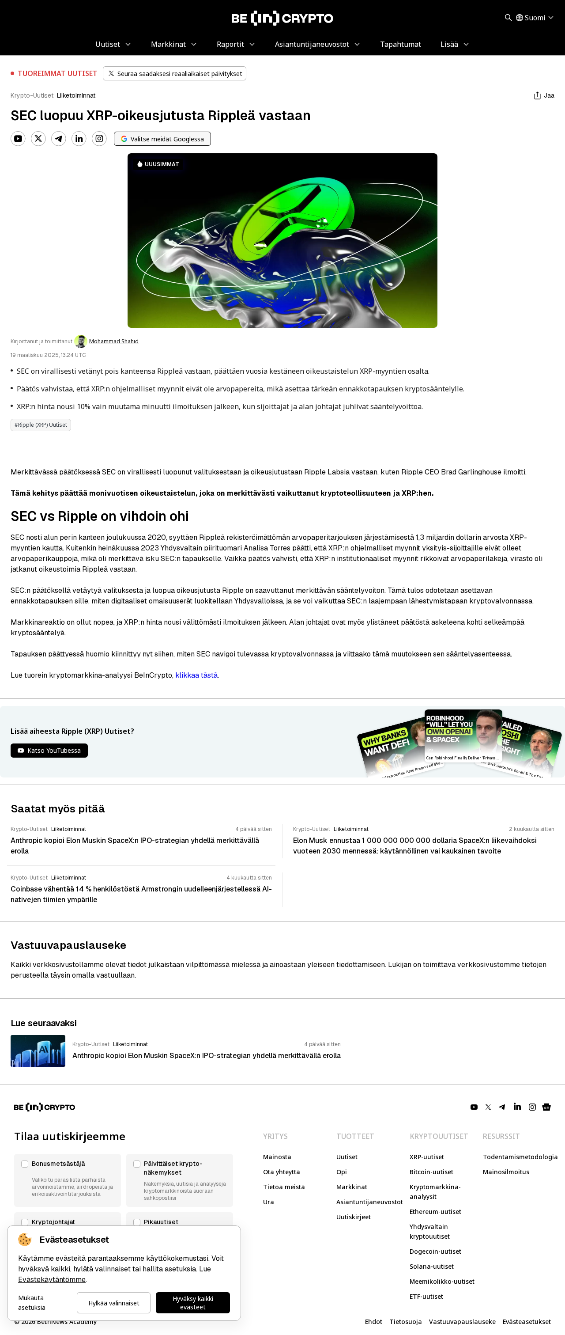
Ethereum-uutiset (435, 1211)
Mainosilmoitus (506, 1172)
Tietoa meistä (284, 1187)
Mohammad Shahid (114, 341)
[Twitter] (38, 138)
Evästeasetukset (527, 1321)
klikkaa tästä (196, 675)
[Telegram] (58, 138)
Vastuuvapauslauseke (462, 1321)
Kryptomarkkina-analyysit (435, 1192)
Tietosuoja (405, 1321)
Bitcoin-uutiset (431, 1172)
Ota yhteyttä (281, 1172)
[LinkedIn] (79, 138)
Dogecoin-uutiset (435, 1251)
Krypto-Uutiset (32, 95)
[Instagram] (99, 138)
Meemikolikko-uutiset (442, 1281)
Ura (268, 1202)
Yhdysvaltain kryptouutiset (430, 1231)
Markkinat (351, 1187)
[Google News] (546, 1107)
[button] (67, 1180)
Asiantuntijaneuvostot (369, 1202)
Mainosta (277, 1157)
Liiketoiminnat (76, 95)
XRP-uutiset (427, 1157)
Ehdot (373, 1321)
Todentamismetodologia (520, 1157)
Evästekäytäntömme (52, 1279)
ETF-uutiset (426, 1296)
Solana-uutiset (432, 1266)
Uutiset (347, 1157)
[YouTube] (18, 138)
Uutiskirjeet (353, 1217)
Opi (341, 1172)
